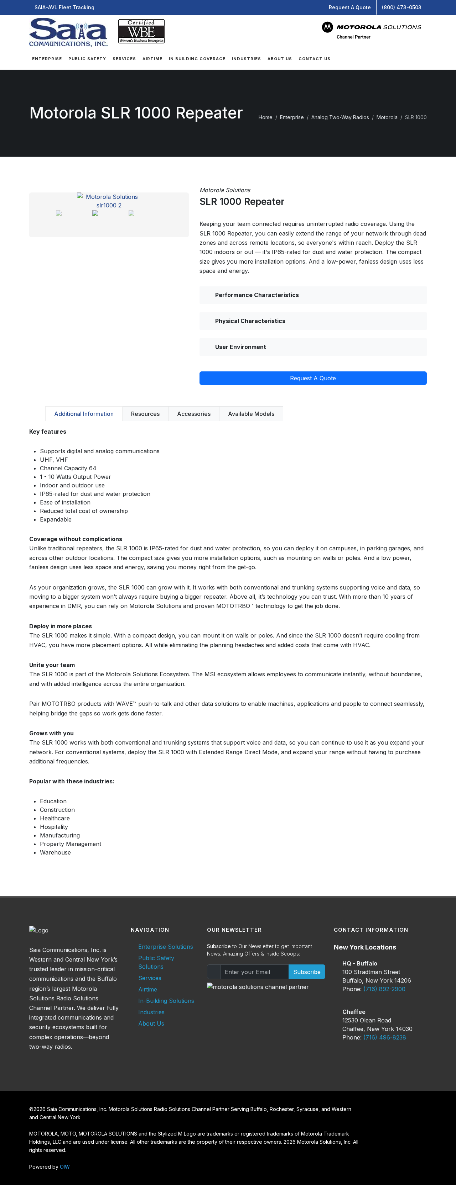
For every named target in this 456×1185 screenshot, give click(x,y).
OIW (65, 1167)
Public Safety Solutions (156, 962)
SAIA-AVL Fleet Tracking (64, 7)
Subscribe (307, 971)
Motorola (387, 117)
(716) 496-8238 (384, 1037)
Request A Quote (350, 7)
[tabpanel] (228, 642)
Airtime (147, 989)
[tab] (84, 413)
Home (266, 117)
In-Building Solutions (166, 1000)
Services (149, 978)
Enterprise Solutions (165, 946)
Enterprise (292, 117)
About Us (151, 1023)
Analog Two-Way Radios (340, 117)
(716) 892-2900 (384, 989)
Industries (151, 1012)
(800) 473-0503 (401, 7)
